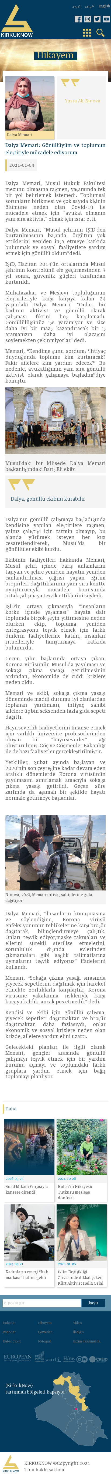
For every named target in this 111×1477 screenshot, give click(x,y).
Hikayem (45, 1323)
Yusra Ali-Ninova (82, 101)
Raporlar (9, 1332)
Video (77, 1323)
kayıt (93, 1303)
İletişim (78, 1332)
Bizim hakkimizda (86, 1341)
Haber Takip (12, 1341)
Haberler (9, 1323)
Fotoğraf (44, 1341)
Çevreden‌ (45, 1332)
